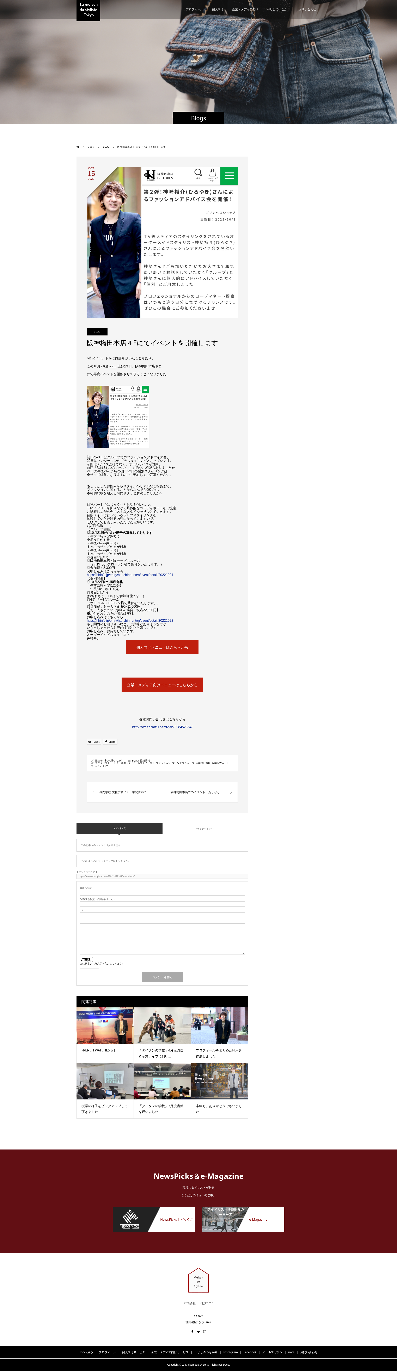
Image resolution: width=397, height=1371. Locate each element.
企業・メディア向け (245, 9)
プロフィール (194, 9)
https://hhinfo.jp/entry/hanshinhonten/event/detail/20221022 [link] (130, 620)
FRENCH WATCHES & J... (99, 1050)
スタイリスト (102, 763)
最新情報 (145, 760)
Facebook (250, 1352)
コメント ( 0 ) (119, 828)
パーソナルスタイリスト (141, 763)
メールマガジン (272, 1352)
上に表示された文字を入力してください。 (103, 963)
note (291, 1352)
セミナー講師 (118, 763)
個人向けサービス (133, 1352)
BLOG (97, 332)
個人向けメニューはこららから (162, 647)
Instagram (230, 1352)
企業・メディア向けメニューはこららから (162, 684)
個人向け (218, 9)
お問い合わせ (307, 9)
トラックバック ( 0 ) (205, 828)
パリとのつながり (278, 9)
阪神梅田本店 (203, 763)
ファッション (163, 763)
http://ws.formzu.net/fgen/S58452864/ (162, 727)
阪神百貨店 (218, 763)
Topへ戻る (86, 1352)
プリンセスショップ (183, 763)
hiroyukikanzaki (113, 760)
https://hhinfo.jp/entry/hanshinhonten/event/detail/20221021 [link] (130, 575)
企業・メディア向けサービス (170, 1352)
